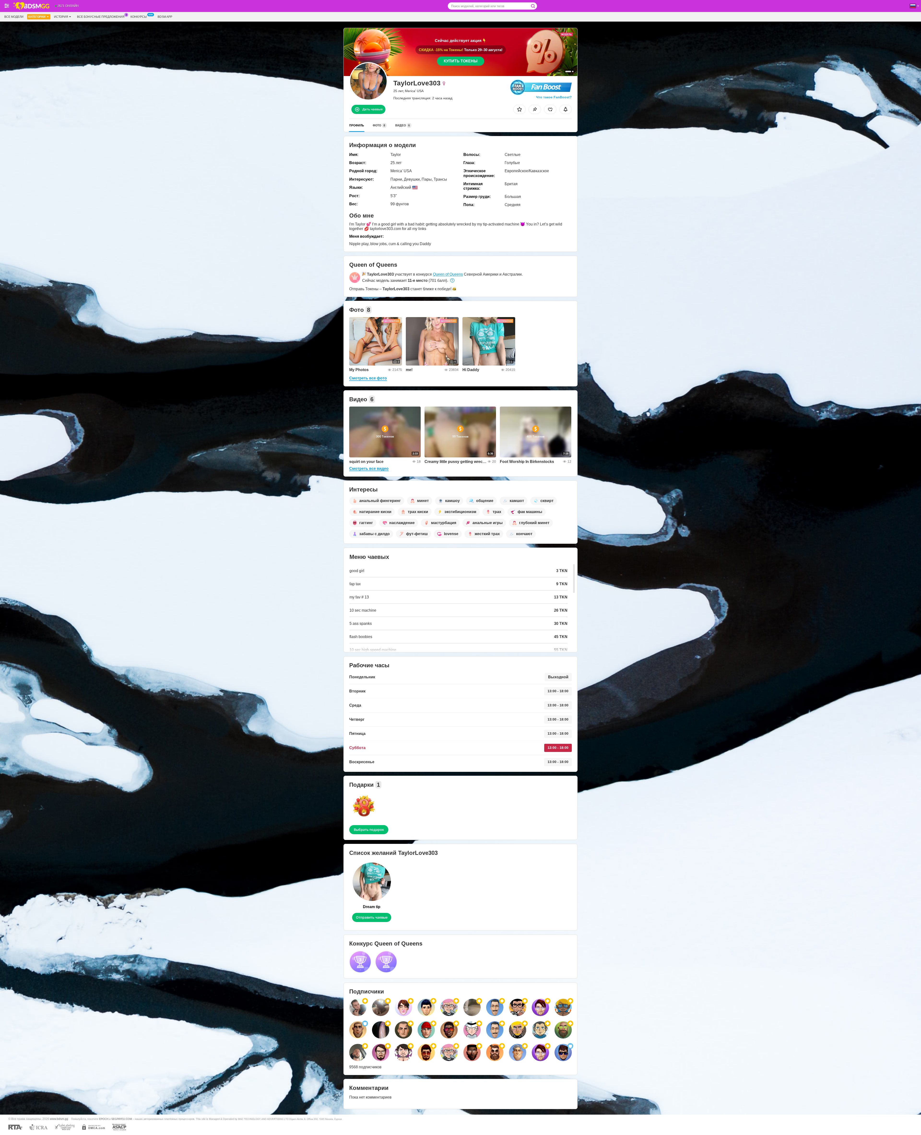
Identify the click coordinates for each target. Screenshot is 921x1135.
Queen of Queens (448, 274)
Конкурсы (138, 16)
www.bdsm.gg (59, 1118)
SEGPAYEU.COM (121, 1118)
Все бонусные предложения (100, 16)
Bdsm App (165, 16)
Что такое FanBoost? (554, 97)
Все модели (14, 16)
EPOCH (103, 1118)
